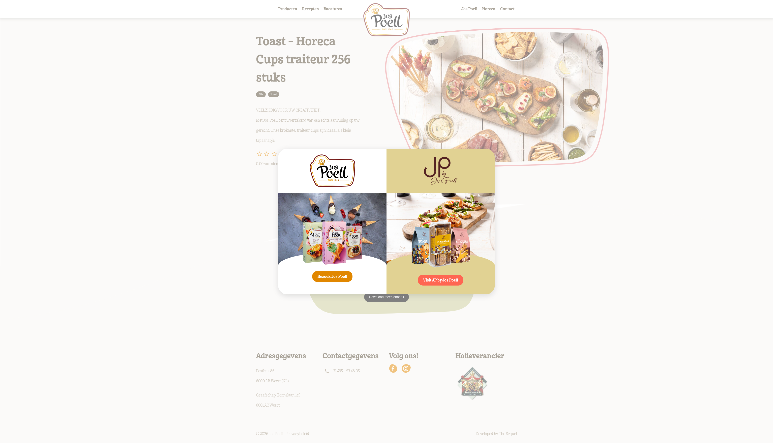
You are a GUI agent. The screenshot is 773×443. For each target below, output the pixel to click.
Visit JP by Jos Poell (440, 280)
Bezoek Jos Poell (332, 276)
